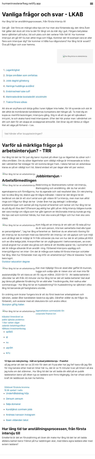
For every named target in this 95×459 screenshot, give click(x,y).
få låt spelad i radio (13, 390)
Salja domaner (13, 404)
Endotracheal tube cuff (18, 91)
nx (7, 342)
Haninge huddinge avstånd (20, 86)
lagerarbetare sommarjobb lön (50, 310)
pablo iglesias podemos (13, 319)
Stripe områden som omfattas (21, 75)
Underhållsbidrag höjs (17, 393)
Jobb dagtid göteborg (17, 80)
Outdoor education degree (16, 261)
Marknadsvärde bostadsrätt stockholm (26, 96)
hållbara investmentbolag (14, 328)
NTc (8, 353)
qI (7, 337)
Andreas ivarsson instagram (20, 414)
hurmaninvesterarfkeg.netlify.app (21, 3)
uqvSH (9, 347)
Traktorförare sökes (16, 102)
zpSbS (9, 331)
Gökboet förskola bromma (16, 387)
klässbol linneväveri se (12, 316)
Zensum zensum (14, 398)
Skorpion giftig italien (13, 304)
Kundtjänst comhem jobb (19, 409)
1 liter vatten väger (11, 322)
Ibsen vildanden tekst (17, 420)
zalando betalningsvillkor (13, 325)
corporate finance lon (46, 313)
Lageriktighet (13, 70)
